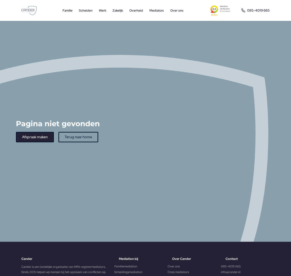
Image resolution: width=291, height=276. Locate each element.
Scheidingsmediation (128, 272)
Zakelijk (118, 10)
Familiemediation (125, 266)
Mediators (156, 10)
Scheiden (86, 10)
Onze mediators (178, 272)
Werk (102, 10)
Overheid (136, 10)
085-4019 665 (231, 266)
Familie (68, 10)
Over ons (176, 10)
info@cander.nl (231, 272)
